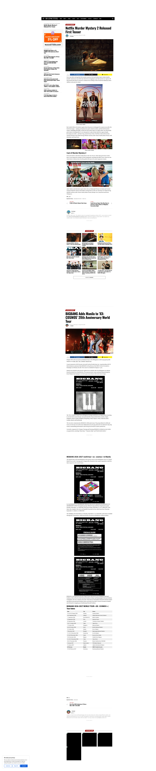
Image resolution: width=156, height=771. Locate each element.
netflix (84, 198)
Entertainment (83, 18)
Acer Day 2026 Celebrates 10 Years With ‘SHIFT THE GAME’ (51, 57)
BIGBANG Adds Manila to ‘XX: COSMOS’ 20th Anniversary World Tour (51, 52)
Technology (95, 18)
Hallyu (73, 18)
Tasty (78, 18)
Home (61, 18)
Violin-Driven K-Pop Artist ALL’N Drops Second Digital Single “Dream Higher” (52, 80)
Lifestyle (89, 18)
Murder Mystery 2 (78, 198)
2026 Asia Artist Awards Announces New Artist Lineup (52, 74)
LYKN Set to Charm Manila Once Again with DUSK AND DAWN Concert (51, 63)
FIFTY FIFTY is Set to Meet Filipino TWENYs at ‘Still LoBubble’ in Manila (52, 86)
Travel (69, 18)
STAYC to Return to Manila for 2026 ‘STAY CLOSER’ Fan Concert (51, 91)
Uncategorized (57, 23)
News (100, 18)
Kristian (72, 36)
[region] (15, 762)
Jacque (71, 325)
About (64, 18)
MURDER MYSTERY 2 (76, 130)
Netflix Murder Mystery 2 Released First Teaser (50, 25)
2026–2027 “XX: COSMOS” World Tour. (82, 361)
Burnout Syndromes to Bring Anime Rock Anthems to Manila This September (51, 69)
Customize (8, 765)
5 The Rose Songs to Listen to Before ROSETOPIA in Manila (50, 95)
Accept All (24, 765)
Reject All (16, 765)
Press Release (52, 23)
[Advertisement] (78, 8)
